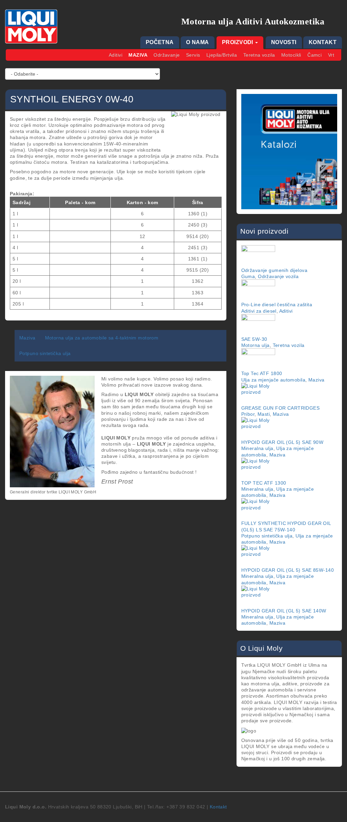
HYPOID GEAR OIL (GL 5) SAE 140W (283, 610)
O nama (197, 42)
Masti (264, 414)
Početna (160, 42)
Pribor (248, 414)
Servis (193, 55)
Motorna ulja (255, 345)
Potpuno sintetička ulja (45, 353)
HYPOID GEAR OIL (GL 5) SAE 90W (282, 442)
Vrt (331, 55)
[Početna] (33, 26)
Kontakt (322, 42)
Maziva (137, 55)
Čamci (314, 55)
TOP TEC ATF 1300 (263, 483)
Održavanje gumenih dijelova (274, 270)
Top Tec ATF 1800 (261, 373)
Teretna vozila (259, 55)
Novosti (284, 42)
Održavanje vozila (278, 276)
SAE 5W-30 (254, 339)
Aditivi (115, 55)
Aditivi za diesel (259, 311)
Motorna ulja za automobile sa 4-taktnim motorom (102, 337)
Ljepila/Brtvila (221, 55)
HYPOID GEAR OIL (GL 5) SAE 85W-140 (287, 570)
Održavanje (167, 55)
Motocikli (291, 55)
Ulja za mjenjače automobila (273, 380)
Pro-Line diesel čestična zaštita (276, 304)
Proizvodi (238, 42)
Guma (248, 276)
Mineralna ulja (257, 448)
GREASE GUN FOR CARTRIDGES (280, 408)
